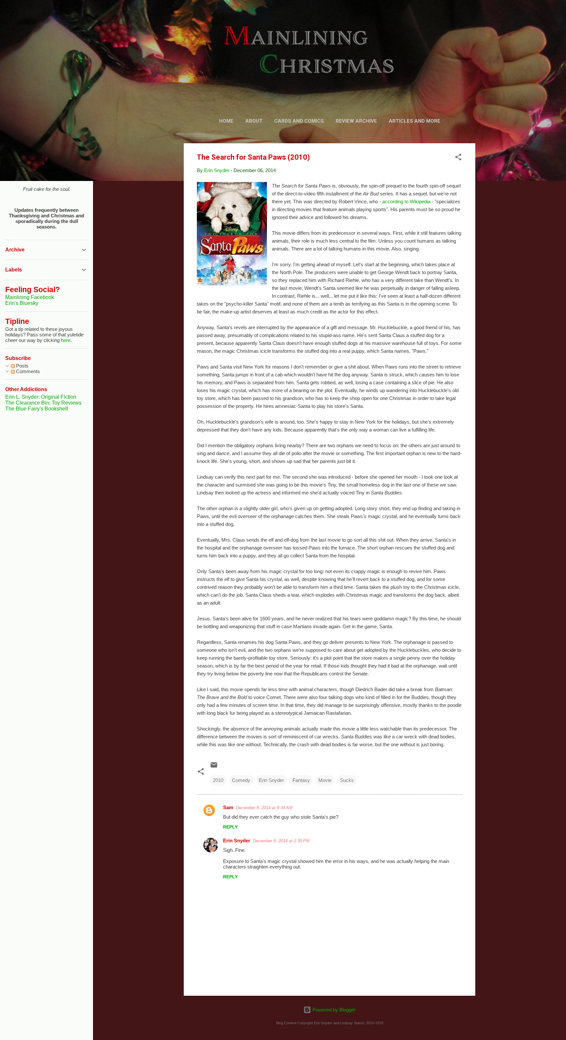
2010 (218, 780)
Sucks (347, 780)
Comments (27, 371)
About (253, 121)
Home (226, 121)
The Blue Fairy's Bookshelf (36, 408)
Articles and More (414, 121)
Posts (21, 366)
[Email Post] (214, 767)
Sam (228, 807)
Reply (230, 827)
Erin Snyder (271, 780)
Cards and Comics (299, 121)
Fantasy (301, 780)
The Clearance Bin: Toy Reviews (43, 403)
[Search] (471, 18)
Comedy (241, 780)
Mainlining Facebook (29, 297)
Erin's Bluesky (21, 303)
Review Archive (356, 121)
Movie (324, 780)
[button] (458, 158)
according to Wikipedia (406, 201)
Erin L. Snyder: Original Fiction (40, 397)
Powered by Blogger (333, 1009)
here (65, 340)
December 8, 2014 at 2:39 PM (281, 840)
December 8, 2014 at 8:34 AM (264, 807)
